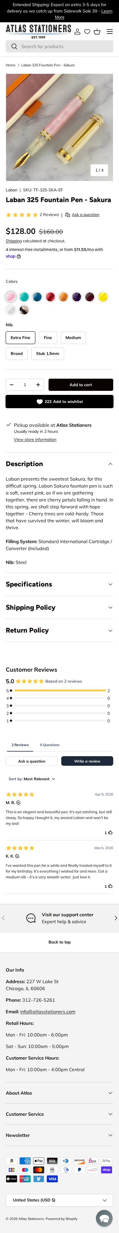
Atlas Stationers (31, 1218)
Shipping (14, 240)
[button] (97, 31)
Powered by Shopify (61, 1218)
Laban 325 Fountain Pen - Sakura (48, 65)
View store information (35, 439)
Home (11, 65)
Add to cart (81, 384)
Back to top (60, 942)
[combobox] (59, 46)
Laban (11, 190)
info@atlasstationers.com (47, 1011)
